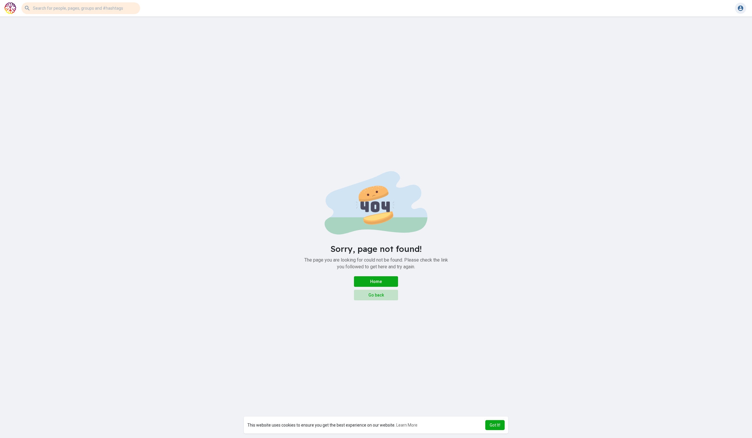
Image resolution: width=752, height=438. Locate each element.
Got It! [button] (495, 425)
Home (376, 281)
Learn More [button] (406, 425)
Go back (376, 295)
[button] (80, 8)
